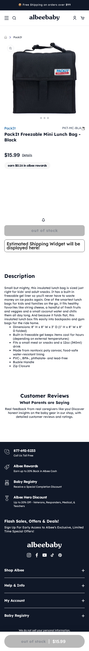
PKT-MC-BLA (71, 128)
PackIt (17, 37)
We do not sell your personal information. (44, 630)
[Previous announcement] (6, 5)
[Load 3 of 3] (48, 118)
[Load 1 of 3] (41, 118)
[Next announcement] (83, 5)
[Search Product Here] (14, 18)
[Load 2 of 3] (44, 118)
